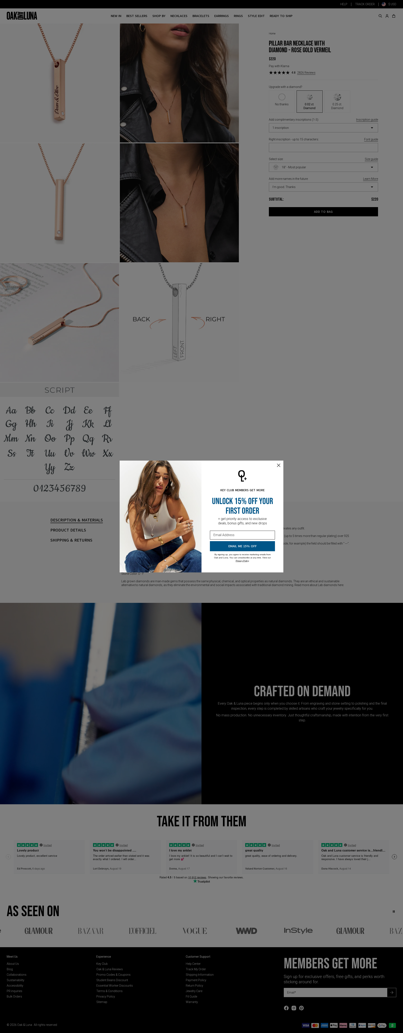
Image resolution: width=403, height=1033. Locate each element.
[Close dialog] (278, 465)
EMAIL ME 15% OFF (242, 546)
